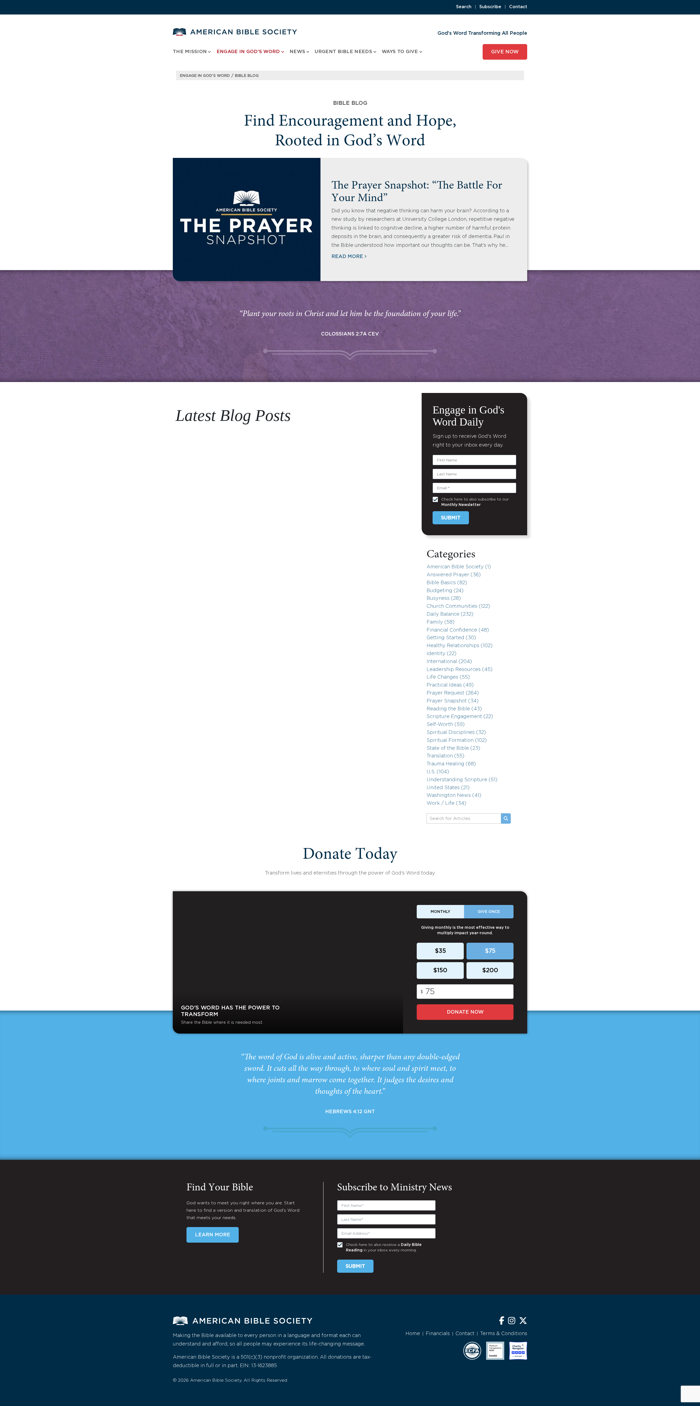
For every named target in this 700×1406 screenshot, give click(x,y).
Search (463, 7)
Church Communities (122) (458, 606)
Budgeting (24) (445, 591)
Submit (450, 518)
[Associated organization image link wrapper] (472, 1351)
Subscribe (490, 7)
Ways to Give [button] (400, 52)
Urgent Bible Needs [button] (343, 52)
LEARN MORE (212, 1235)
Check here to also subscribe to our (475, 502)
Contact (518, 7)
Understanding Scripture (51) (462, 780)
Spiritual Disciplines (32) (456, 732)
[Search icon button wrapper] (506, 818)
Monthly (440, 911)
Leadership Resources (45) (459, 669)
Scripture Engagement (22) (460, 716)
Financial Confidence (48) (458, 630)
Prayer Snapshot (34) (453, 701)
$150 (440, 970)
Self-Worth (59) (446, 724)
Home (413, 1334)
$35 (440, 951)
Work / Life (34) (446, 803)
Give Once (489, 911)
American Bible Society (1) (459, 567)
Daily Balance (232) (450, 614)
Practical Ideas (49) (450, 685)
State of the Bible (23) (453, 748)
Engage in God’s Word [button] (248, 52)
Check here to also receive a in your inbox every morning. (384, 1247)
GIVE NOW (505, 52)
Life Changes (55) (448, 677)
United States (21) (448, 788)
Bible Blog (247, 75)
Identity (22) (441, 654)
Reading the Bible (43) (454, 709)
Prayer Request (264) (453, 693)
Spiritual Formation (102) (457, 740)
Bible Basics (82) (447, 583)
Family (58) (440, 622)
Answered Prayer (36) (454, 575)
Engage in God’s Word (205, 75)
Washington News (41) (454, 795)
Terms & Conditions (503, 1334)
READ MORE (347, 256)
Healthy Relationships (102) (459, 646)
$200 (490, 970)
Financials (438, 1334)
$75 (490, 951)
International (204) (449, 661)
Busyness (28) (444, 598)
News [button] (297, 52)
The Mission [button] (190, 52)
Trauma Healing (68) (451, 764)
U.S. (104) (438, 772)
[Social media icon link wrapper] (501, 1321)
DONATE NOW (465, 1012)
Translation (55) (445, 756)
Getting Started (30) (451, 638)
